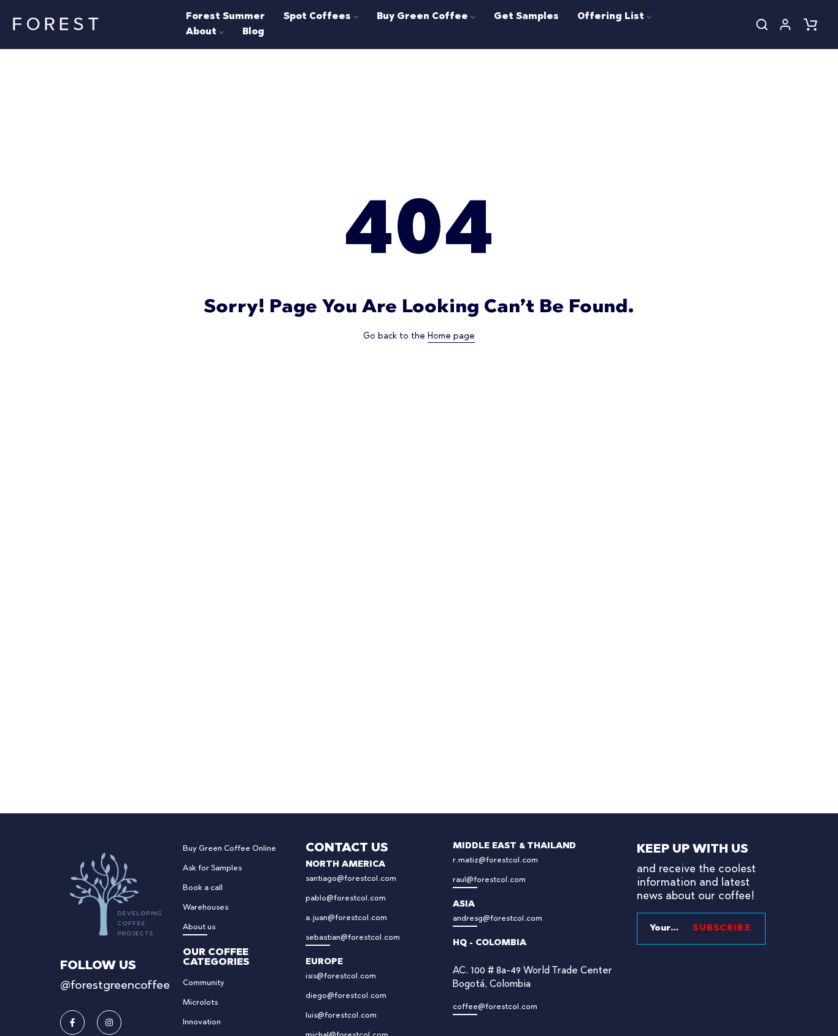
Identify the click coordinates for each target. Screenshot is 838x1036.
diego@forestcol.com (346, 996)
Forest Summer (225, 16)
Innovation (202, 1022)
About (201, 32)
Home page (451, 336)
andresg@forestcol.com (497, 919)
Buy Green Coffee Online (229, 849)
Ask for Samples (212, 868)
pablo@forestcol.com (346, 898)
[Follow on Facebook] (72, 1022)
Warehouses (205, 907)
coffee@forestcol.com (495, 1007)
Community (204, 983)
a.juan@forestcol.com (346, 918)
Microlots (200, 1003)
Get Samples (526, 16)
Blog (253, 32)
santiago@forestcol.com (351, 879)
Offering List (610, 16)
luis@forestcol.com (341, 1015)
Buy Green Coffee (422, 16)
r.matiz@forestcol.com (495, 860)
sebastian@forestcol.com (353, 938)
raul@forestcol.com (489, 880)
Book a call (203, 888)
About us (199, 927)
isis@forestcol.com (341, 976)
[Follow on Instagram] (109, 1022)
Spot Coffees (317, 16)
